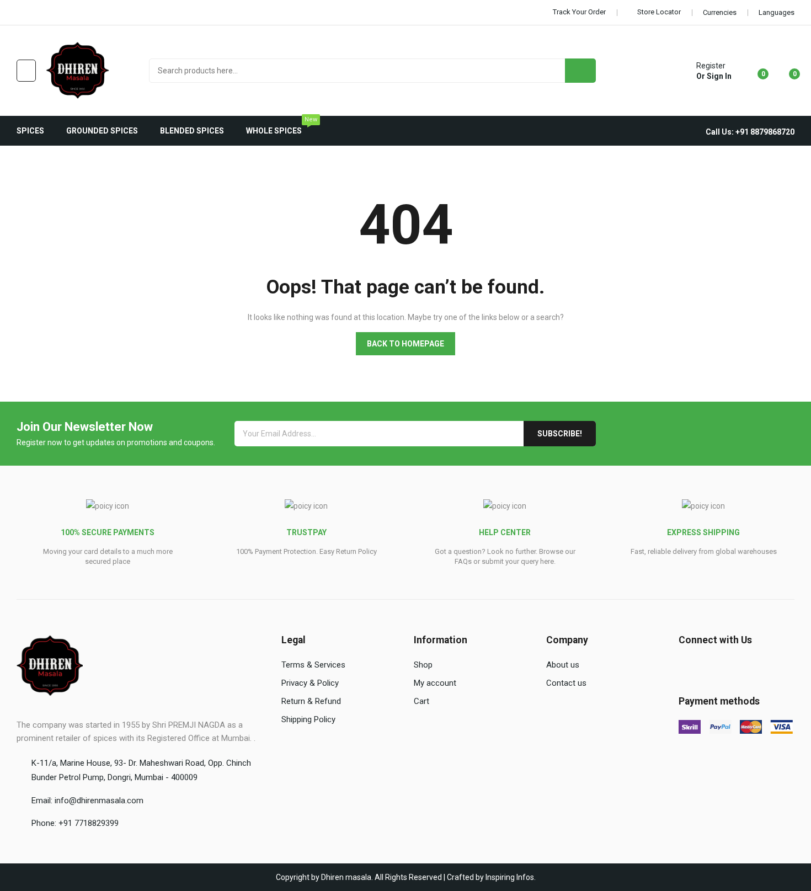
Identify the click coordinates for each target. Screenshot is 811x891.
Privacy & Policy (310, 683)
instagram (68, 12)
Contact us (566, 683)
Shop (423, 665)
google (52, 12)
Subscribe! (559, 433)
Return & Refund (311, 701)
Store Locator (659, 12)
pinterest (83, 12)
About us (562, 665)
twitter (37, 12)
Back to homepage (405, 343)
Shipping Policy (308, 719)
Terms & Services (313, 665)
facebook (21, 12)
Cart (421, 701)
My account (435, 683)
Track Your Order (579, 12)
